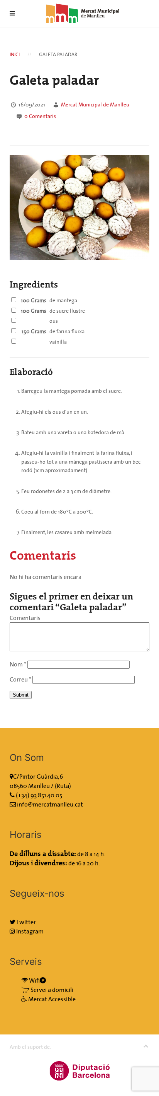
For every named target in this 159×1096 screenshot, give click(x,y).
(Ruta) (63, 786)
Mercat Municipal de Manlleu (95, 104)
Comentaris (40, 116)
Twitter (25, 922)
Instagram (29, 931)
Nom (18, 664)
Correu (20, 679)
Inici (15, 54)
